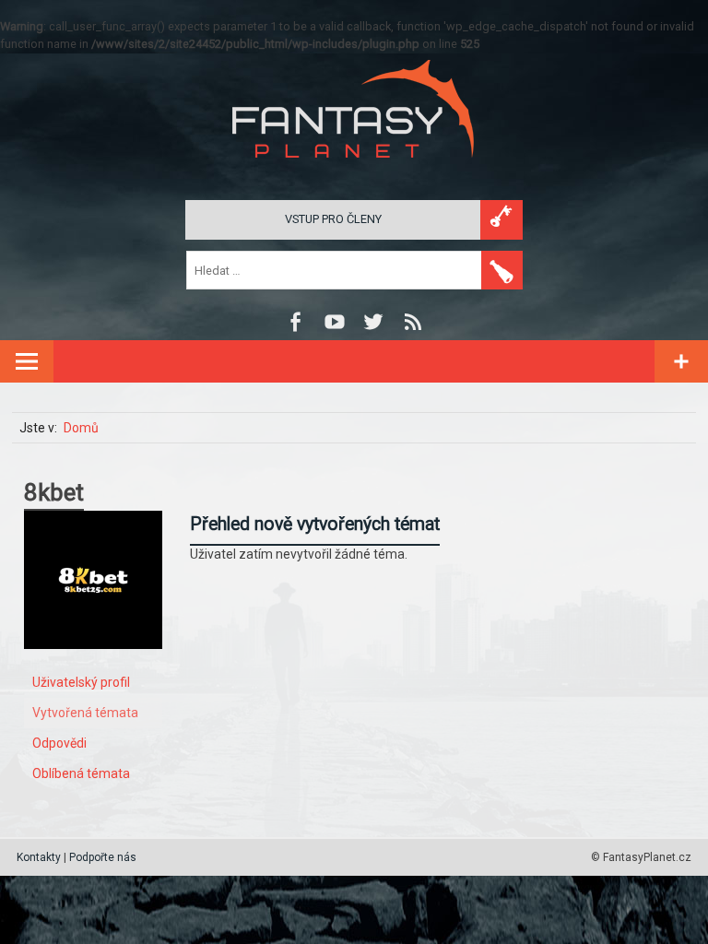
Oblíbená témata (81, 773)
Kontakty (39, 857)
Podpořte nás (102, 857)
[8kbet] (93, 662)
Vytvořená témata (85, 712)
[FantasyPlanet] (354, 173)
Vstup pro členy (333, 219)
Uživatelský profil (81, 682)
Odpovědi (59, 743)
